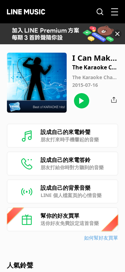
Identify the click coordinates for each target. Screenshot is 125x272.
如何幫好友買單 (101, 237)
